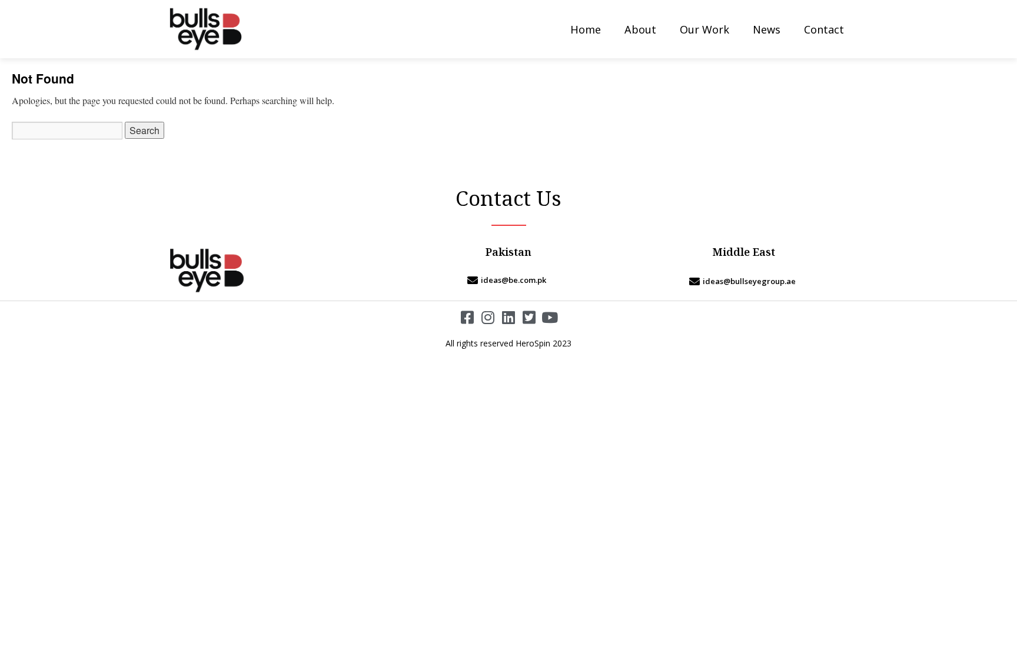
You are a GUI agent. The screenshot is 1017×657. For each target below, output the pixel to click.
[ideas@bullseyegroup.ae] (744, 281)
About (640, 29)
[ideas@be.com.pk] (508, 280)
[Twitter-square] (529, 317)
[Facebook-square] (467, 317)
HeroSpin (533, 343)
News (766, 29)
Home (585, 29)
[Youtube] (550, 317)
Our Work (704, 29)
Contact (824, 29)
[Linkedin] (508, 317)
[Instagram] (488, 317)
